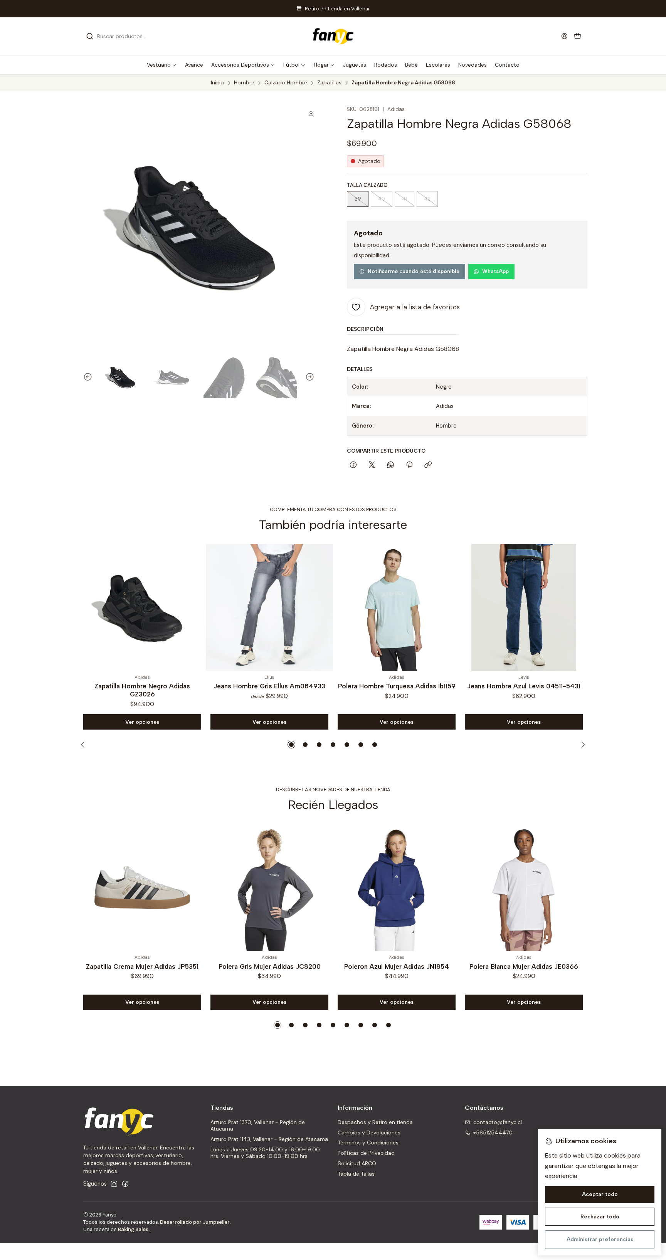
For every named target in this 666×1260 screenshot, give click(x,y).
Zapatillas (329, 83)
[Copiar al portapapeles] (428, 465)
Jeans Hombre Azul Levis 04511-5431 (523, 686)
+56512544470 (493, 1132)
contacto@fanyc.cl (497, 1122)
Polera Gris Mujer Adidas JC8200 (270, 966)
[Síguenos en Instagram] (114, 1184)
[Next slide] (313, 377)
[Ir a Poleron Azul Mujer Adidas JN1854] (396, 887)
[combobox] (125, 36)
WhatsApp (495, 271)
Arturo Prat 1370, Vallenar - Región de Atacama (257, 1125)
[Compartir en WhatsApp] (390, 465)
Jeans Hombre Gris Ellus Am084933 (269, 686)
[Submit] (89, 36)
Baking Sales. (134, 1229)
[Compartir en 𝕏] (371, 465)
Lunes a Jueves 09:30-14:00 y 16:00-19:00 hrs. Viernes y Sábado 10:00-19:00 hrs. (265, 1153)
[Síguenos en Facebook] (125, 1184)
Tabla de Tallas (356, 1173)
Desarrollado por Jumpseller (195, 1222)
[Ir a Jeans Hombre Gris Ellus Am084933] (269, 607)
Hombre (244, 83)
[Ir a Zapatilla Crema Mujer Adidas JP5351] (142, 887)
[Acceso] (564, 36)
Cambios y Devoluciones (369, 1132)
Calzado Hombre (285, 83)
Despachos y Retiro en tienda (375, 1122)
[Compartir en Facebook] (353, 465)
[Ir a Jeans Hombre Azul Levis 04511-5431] (523, 607)
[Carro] (577, 36)
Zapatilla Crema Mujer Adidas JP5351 (142, 966)
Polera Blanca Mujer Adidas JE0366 (523, 966)
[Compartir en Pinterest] (409, 465)
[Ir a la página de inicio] (333, 36)
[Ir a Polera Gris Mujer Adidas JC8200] (269, 887)
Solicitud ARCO (357, 1163)
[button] (162, 64)
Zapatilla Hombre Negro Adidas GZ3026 (142, 690)
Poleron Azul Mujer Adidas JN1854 (396, 966)
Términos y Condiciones (368, 1142)
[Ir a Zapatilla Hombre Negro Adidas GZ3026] (142, 607)
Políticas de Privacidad (366, 1152)
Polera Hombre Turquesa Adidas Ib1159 (397, 686)
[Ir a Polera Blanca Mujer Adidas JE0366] (523, 887)
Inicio (217, 83)
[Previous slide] (84, 377)
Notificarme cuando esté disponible (413, 271)
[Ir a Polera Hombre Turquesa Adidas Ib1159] (396, 607)
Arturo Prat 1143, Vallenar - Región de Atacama (269, 1139)
